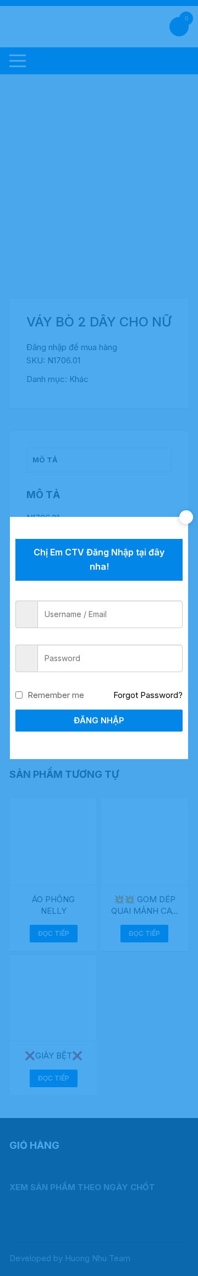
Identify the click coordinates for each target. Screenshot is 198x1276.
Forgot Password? (148, 695)
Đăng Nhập (99, 720)
